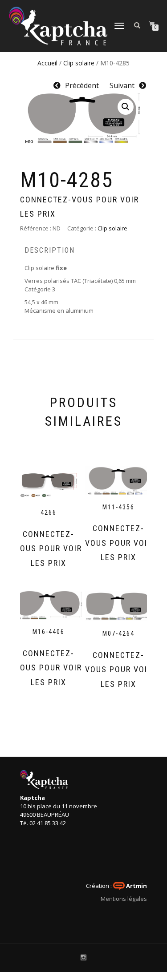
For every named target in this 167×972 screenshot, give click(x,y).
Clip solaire (78, 63)
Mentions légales (124, 899)
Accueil (47, 63)
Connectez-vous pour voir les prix (79, 206)
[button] (126, 107)
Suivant (122, 85)
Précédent (82, 85)
